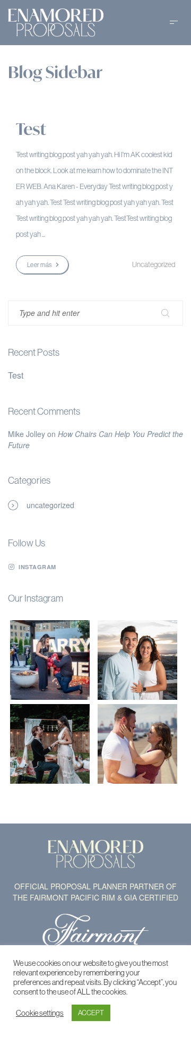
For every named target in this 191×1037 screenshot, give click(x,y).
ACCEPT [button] (91, 1012)
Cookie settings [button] (40, 1013)
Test (31, 129)
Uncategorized (50, 505)
